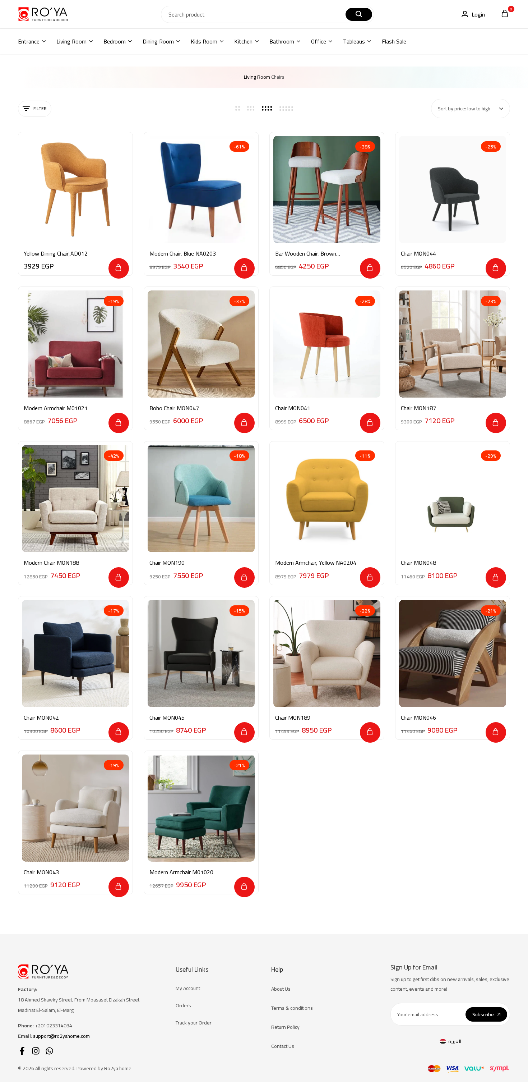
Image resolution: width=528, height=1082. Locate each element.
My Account (188, 988)
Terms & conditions (292, 1008)
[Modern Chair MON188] (75, 498)
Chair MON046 (418, 717)
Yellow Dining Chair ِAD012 (56, 253)
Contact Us (282, 1046)
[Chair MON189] (326, 653)
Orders (183, 1005)
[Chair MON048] (452, 498)
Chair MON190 (167, 562)
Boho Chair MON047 (174, 408)
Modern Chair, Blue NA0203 (182, 253)
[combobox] (470, 108)
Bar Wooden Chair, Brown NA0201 (305, 253)
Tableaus (354, 41)
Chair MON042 (41, 717)
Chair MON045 (167, 717)
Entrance (29, 41)
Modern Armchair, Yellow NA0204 (315, 562)
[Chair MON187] (452, 344)
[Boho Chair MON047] (201, 344)
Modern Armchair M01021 (56, 408)
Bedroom (114, 41)
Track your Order (194, 1022)
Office (318, 41)
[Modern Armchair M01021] (75, 344)
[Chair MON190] (201, 498)
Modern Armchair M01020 (181, 872)
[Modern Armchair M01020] (201, 808)
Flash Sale (394, 41)
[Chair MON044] (452, 189)
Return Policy (285, 1027)
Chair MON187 (418, 408)
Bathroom (281, 41)
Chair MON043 (41, 872)
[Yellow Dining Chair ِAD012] (75, 189)
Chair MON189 (292, 717)
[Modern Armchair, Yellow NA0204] (326, 498)
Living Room (71, 41)
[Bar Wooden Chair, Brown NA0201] (326, 189)
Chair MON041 (292, 408)
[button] (118, 268)
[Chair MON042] (75, 653)
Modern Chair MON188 (51, 562)
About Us (281, 989)
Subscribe (483, 1014)
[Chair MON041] (326, 344)
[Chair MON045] (201, 653)
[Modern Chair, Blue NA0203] (201, 189)
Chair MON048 (418, 562)
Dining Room (158, 41)
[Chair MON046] (452, 653)
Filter (40, 108)
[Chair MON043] (75, 808)
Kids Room (204, 41)
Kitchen (243, 41)
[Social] (22, 1051)
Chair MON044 (418, 253)
